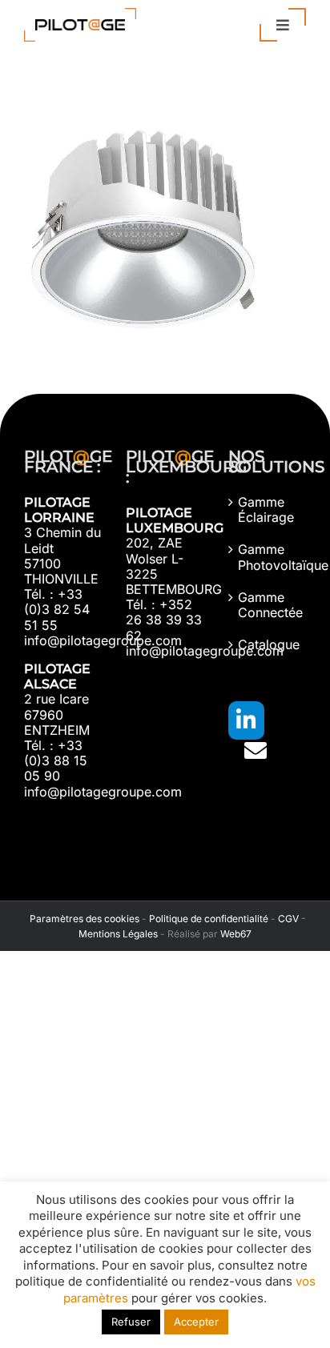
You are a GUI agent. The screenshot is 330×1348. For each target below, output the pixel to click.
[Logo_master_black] (80, 14)
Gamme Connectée (268, 605)
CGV (288, 919)
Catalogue (268, 644)
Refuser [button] (131, 1321)
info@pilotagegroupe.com (103, 640)
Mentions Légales (118, 934)
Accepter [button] (196, 1321)
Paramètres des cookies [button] (82, 919)
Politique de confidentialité (208, 919)
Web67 (236, 934)
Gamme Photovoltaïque (268, 557)
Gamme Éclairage (266, 510)
